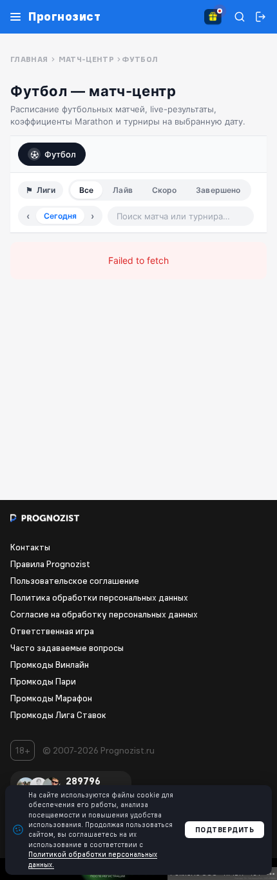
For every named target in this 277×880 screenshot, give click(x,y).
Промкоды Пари (43, 681)
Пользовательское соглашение (74, 580)
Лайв (122, 190)
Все (86, 190)
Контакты (30, 547)
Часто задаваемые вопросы (67, 648)
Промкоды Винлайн (49, 664)
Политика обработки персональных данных (99, 597)
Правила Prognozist (50, 564)
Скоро (164, 190)
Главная (29, 59)
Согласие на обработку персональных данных (104, 614)
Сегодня (60, 216)
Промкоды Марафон (51, 698)
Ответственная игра (52, 631)
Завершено (218, 190)
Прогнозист (64, 17)
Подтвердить (224, 829)
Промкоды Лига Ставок (58, 715)
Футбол (60, 154)
